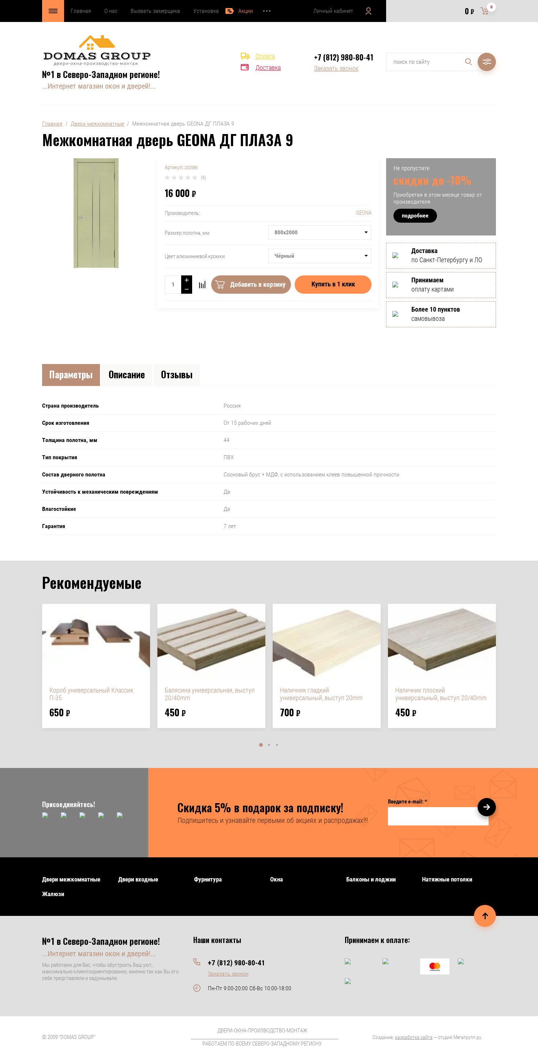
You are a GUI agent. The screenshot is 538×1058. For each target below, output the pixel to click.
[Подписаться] (487, 807)
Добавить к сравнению (202, 284)
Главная (81, 10)
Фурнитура (208, 879)
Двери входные (138, 879)
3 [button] (277, 745)
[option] (96, 666)
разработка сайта (414, 1037)
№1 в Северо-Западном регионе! (101, 74)
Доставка (268, 67)
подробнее (415, 215)
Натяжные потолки (447, 879)
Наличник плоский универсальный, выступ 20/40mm (441, 694)
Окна (276, 879)
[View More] (266, 11)
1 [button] (261, 745)
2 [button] (269, 745)
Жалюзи (53, 894)
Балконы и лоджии (371, 879)
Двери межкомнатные (97, 123)
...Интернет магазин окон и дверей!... (99, 86)
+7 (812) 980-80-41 (343, 57)
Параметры (71, 374)
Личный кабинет (333, 10)
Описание (127, 374)
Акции (245, 10)
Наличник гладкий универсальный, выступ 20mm (321, 694)
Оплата (265, 56)
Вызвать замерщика (155, 10)
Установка (206, 10)
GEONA (363, 212)
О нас (110, 10)
